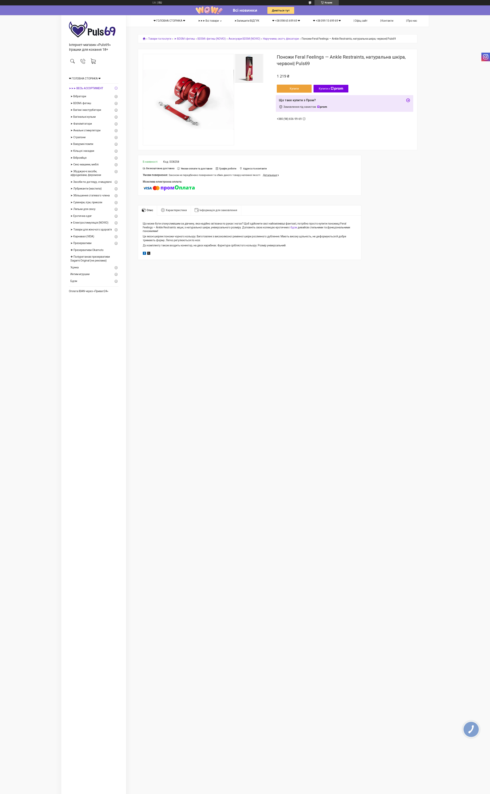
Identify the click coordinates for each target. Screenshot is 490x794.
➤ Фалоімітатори (81, 123)
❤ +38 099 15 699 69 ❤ (327, 20)
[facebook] (144, 253)
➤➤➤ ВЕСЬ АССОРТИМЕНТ (86, 88)
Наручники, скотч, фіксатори (281, 38)
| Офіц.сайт (361, 20)
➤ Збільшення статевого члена (90, 195)
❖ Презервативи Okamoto (87, 250)
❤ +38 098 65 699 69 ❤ (286, 20)
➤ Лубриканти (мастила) (86, 188)
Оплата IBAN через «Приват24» (88, 291)
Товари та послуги (159, 38)
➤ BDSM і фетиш (80, 103)
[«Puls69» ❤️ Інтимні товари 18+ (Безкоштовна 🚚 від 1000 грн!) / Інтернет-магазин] (93, 29)
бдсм (294, 227)
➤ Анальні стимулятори (85, 130)
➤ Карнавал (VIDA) (82, 236)
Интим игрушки (80, 274)
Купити (294, 88)
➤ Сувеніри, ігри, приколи (86, 202)
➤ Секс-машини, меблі (84, 164)
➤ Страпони (78, 137)
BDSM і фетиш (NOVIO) (212, 38)
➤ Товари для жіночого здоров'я (91, 229)
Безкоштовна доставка (160, 168)
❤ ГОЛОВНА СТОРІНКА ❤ (85, 78)
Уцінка (74, 267)
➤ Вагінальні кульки (83, 116)
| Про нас (411, 20)
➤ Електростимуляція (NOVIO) (89, 222)
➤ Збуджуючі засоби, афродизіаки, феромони (85, 173)
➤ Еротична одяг (81, 215)
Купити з (324, 88)
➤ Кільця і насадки (82, 150)
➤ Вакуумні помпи (81, 143)
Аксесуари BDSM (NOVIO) (244, 38)
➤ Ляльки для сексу (83, 209)
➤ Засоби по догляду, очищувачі (91, 181)
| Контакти (386, 20)
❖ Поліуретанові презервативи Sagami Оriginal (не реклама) (90, 258)
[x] (148, 253)
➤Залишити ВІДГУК (246, 20)
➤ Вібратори (78, 96)
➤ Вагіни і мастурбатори (85, 109)
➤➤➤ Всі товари (208, 20)
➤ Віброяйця (78, 157)
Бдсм (73, 281)
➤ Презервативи (80, 243)
